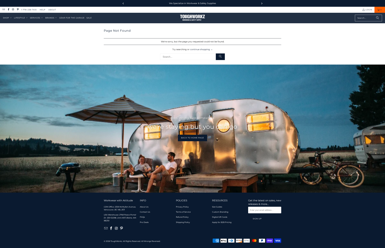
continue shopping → (201, 49)
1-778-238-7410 (29, 10)
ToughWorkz (116, 241)
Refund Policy (182, 217)
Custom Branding (220, 212)
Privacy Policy (182, 207)
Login (368, 10)
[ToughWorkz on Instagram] (13, 10)
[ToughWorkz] (192, 18)
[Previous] (123, 3)
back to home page (192, 138)
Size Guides (217, 207)
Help (42, 10)
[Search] (377, 18)
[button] (7, 17)
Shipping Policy (183, 222)
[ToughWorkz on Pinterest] (17, 10)
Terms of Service (183, 212)
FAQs (142, 217)
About (52, 10)
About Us (144, 207)
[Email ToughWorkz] (3, 10)
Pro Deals (144, 222)
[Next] (261, 3)
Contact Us (145, 212)
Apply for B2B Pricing (221, 222)
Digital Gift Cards (219, 217)
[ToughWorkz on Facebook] (8, 10)
